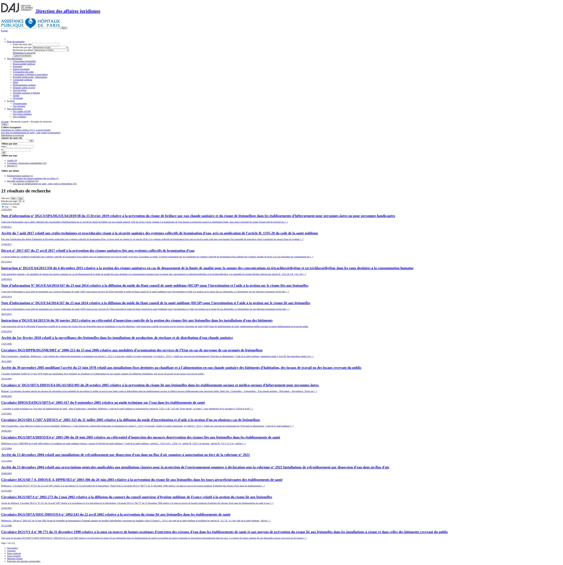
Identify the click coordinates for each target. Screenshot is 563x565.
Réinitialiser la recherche (24, 53)
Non (14, 207)
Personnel (17, 66)
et (2, 149)
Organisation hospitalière (24, 61)
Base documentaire (16, 41)
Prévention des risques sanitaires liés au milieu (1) (36, 178)
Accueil (4, 121)
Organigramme (20, 103)
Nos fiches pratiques (22, 114)
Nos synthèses (19, 116)
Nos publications (15, 109)
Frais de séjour (19, 90)
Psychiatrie (18, 98)
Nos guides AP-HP (22, 111)
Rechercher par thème (23, 50)
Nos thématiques (14, 58)
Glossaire (11, 550)
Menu (64, 28)
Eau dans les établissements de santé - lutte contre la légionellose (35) (45, 183)
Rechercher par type (22, 47)
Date (13, 198)
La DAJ (11, 101)
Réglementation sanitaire (24, 85)
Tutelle (16, 95)
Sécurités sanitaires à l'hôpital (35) (22, 181)
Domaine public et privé (24, 87)
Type (20, 198)
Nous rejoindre (14, 556)
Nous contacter (14, 553)
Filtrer (4, 125)
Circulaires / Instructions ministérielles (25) (26, 163)
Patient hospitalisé (21, 69)
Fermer (4, 30)
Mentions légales (15, 558)
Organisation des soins (23, 72)
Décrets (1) (12, 166)
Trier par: (5, 198)
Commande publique (22, 79)
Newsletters (12, 548)
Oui (6, 207)
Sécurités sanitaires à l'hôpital (26, 93)
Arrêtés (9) (12, 160)
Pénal (15, 82)
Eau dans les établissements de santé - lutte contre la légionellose (31, 132)
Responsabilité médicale (24, 64)
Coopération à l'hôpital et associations (30, 74)
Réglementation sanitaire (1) (20, 176)
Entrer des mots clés (22, 44)
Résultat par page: (9, 201)
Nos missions (19, 106)
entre (3, 146)
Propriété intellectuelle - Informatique (30, 77)
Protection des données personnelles (23, 561)
